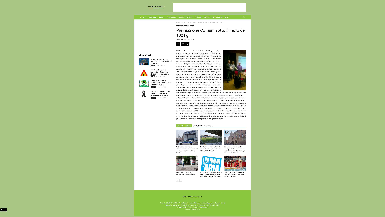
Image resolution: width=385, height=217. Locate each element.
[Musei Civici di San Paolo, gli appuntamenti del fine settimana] (187, 163)
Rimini (227, 17)
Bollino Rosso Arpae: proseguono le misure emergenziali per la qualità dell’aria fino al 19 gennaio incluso (211, 174)
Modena (181, 17)
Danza (153, 65)
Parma (189, 17)
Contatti (179, 207)
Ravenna (207, 17)
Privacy (196, 207)
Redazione (181, 39)
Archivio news (187, 207)
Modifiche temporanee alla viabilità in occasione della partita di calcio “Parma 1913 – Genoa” (210, 149)
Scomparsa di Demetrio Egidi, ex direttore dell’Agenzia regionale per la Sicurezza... (160, 93)
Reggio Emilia (217, 17)
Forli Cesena (171, 17)
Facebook (194, 209)
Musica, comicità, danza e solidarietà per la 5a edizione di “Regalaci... (161, 61)
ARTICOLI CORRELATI (184, 126)
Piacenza (198, 17)
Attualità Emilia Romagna (189, 22)
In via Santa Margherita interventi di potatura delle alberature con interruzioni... (160, 72)
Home (142, 17)
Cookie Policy (203, 207)
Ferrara (161, 17)
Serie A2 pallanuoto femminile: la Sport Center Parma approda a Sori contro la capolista (234, 174)
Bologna (152, 17)
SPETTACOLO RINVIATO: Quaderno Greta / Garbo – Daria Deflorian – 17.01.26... (161, 83)
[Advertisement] (209, 7)
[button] (243, 17)
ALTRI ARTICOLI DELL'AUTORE (202, 126)
